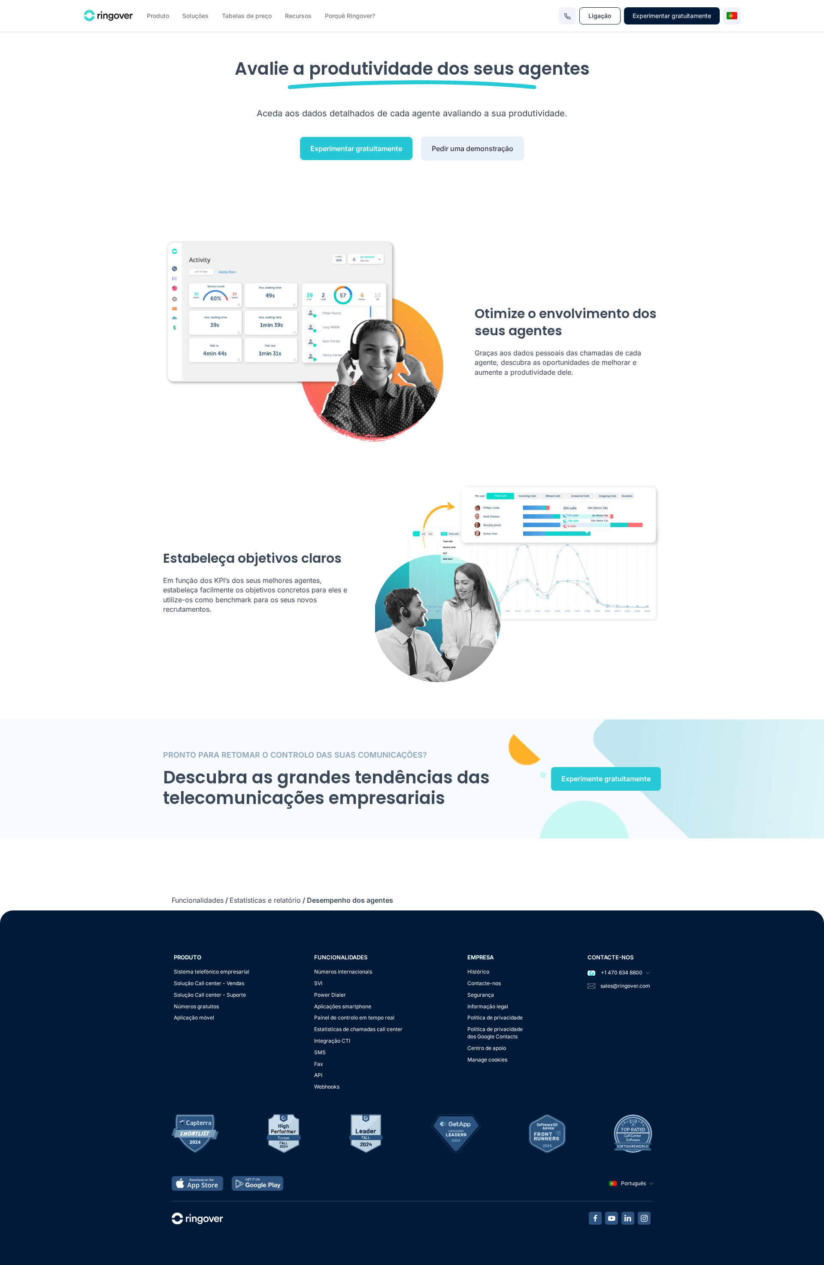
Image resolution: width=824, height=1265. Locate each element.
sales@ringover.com (625, 986)
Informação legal (487, 1006)
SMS (320, 1052)
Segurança (480, 995)
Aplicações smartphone (342, 1006)
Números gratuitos (196, 1006)
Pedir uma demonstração (472, 148)
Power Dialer (330, 995)
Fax (318, 1064)
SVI (318, 983)
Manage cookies (487, 1059)
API (318, 1075)
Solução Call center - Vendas (209, 983)
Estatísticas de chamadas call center (358, 1029)
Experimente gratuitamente (606, 778)
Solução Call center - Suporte (210, 995)
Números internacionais (343, 971)
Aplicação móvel (194, 1017)
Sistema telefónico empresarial (211, 971)
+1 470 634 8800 (621, 972)
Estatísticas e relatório (265, 900)
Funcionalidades (198, 900)
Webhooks (326, 1086)
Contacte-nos (484, 983)
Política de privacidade (495, 1017)
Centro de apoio (486, 1048)
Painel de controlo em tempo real (354, 1017)
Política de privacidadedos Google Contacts (495, 1033)
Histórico (478, 971)
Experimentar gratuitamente (672, 15)
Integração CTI (332, 1040)
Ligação (600, 15)
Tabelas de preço (247, 15)
